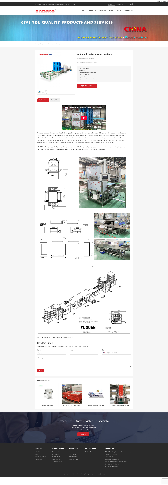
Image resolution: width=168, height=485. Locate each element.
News (118, 11)
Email (72, 350)
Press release (72, 454)
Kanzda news (72, 452)
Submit (41, 370)
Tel (103, 350)
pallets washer (56, 456)
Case (111, 11)
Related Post (55, 100)
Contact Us (128, 11)
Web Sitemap (101, 474)
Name (39, 350)
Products (102, 11)
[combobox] (104, 352)
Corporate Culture (40, 456)
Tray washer (55, 454)
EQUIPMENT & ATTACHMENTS (73, 458)
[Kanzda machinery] (46, 10)
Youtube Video (89, 452)
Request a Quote (86, 86)
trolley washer (56, 459)
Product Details (43, 100)
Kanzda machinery (79, 474)
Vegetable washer (57, 461)
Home (83, 11)
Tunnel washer (56, 452)
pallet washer (51, 44)
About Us (92, 11)
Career (37, 454)
